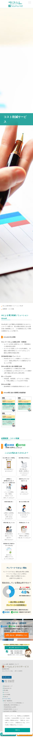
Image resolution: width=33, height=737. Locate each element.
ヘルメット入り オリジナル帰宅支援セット (14, 702)
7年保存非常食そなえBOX (10, 707)
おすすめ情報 (7, 694)
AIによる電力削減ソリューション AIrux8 (13, 305)
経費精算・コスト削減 (8, 309)
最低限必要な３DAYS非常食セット (12, 705)
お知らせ (6, 696)
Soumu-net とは (7, 688)
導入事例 (6, 690)
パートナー (6, 692)
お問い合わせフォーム (17, 647)
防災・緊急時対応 (8, 700)
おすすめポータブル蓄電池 (10, 711)
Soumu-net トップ (8, 686)
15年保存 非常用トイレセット (11, 709)
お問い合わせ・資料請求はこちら (16, 635)
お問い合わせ (7, 677)
